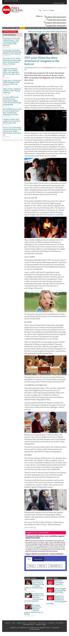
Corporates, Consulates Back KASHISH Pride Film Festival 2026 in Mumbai (12, 52)
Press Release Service (28, 624)
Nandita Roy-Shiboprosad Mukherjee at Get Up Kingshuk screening (56, 600)
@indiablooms (48, 68)
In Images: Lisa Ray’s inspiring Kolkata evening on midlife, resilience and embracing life (34, 585)
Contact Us (51, 623)
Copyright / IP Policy (44, 627)
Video (51, 28)
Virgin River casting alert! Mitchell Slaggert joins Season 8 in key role (12, 82)
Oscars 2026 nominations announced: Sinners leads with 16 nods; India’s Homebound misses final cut (12, 131)
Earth (33, 28)
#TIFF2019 (32, 528)
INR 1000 (42, 566)
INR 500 (31, 566)
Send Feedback (60, 623)
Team (13, 623)
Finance (13, 28)
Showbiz (22, 28)
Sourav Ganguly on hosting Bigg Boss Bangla (60, 590)
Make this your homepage (59, 3)
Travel (42, 28)
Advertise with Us (21, 623)
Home (4, 28)
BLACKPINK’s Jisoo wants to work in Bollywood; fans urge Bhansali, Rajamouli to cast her (12, 112)
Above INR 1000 (55, 566)
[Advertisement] (12, 198)
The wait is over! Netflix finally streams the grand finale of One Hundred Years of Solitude (12, 61)
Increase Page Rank (35, 629)
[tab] (29, 559)
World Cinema (10, 32)
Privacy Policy (32, 623)
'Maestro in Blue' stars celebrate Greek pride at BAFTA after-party (11, 121)
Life (26, 28)
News (8, 28)
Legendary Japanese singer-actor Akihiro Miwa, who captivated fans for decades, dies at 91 (11, 72)
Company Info (55, 627)
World (29, 28)
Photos (47, 28)
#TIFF (26, 528)
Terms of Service (42, 623)
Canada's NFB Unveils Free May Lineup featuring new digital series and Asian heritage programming (12, 101)
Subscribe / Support (41, 624)
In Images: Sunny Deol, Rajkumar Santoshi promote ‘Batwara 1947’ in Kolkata (33, 609)
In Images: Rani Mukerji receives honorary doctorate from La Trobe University (34, 597)
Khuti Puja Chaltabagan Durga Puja (59, 582)
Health (38, 28)
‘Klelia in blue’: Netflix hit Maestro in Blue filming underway (12, 91)
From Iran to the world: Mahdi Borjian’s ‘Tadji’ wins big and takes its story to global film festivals (11, 42)
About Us (7, 623)
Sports (17, 28)
